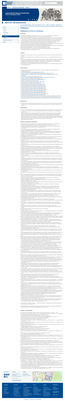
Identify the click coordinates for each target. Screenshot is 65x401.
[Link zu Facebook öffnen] (5, 377)
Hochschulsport (27, 389)
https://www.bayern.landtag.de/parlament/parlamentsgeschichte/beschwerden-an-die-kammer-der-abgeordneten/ (39, 75)
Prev (4, 14)
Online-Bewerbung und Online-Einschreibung (37, 392)
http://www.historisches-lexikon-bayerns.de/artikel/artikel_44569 (34, 86)
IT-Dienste (25, 388)
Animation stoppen (59, 20)
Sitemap (54, 387)
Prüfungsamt (26, 392)
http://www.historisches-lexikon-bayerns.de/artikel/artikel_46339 (34, 88)
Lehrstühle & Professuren (18, 7)
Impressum (26, 399)
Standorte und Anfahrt (47, 389)
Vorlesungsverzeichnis (38, 389)
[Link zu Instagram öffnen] (5, 375)
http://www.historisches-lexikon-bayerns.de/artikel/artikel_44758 (32, 81)
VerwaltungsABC (17, 393)
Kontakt (44, 384)
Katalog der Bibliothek (37, 394)
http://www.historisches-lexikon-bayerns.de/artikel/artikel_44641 (34, 90)
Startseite (6, 384)
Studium (27, 7)
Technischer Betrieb (47, 394)
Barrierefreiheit (38, 399)
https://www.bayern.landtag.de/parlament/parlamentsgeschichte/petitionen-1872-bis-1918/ (38, 77)
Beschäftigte (16, 392)
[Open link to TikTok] (7, 375)
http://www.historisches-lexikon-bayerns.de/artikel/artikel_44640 (32, 83)
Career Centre (26, 395)
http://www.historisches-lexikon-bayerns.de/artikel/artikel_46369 (34, 94)
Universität (6, 387)
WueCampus (36, 388)
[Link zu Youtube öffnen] (7, 377)
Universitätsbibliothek (28, 387)
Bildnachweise (56, 388)
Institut (9, 7)
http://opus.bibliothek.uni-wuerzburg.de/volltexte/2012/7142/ (33, 72)
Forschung (6, 389)
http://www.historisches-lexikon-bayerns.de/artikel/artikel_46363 (34, 92)
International (6, 393)
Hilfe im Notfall (46, 395)
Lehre (5, 34)
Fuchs (4, 30)
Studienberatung (46, 392)
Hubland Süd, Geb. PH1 (27, 375)
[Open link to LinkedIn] (9, 375)
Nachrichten (16, 389)
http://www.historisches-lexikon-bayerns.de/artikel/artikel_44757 (34, 79)
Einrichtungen (6, 392)
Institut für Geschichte (15, 23)
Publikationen (6, 36)
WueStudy (35, 387)
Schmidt (4, 38)
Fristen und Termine (17, 387)
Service (25, 384)
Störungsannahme (46, 393)
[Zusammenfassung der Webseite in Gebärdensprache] (60, 3)
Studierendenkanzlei (27, 393)
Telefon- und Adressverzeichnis (46, 388)
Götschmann (5, 32)
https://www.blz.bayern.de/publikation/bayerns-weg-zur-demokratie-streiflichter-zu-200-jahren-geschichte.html (41, 97)
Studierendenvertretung (28, 394)
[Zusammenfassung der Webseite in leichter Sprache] (58, 3)
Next (60, 14)
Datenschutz (32, 399)
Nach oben (55, 389)
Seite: (54, 394)
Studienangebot (17, 388)
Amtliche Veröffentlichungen (17, 395)
